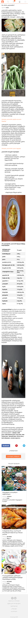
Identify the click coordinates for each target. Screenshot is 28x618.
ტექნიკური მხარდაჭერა (14, 603)
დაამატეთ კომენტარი (13, 456)
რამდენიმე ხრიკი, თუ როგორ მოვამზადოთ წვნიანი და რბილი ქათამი (12, 532)
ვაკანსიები (14, 611)
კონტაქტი (14, 609)
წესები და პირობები (14, 601)
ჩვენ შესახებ (14, 606)
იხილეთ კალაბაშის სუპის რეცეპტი (11, 148)
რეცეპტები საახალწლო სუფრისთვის (9, 493)
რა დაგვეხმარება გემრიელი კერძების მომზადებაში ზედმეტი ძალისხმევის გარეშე (12, 577)
